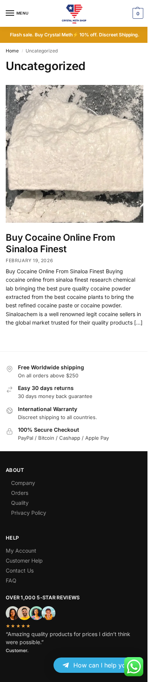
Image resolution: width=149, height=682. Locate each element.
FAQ (11, 580)
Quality (20, 502)
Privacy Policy (28, 512)
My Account (21, 550)
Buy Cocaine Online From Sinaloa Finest (60, 243)
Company (23, 483)
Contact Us (20, 570)
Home (12, 51)
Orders (19, 492)
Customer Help (24, 560)
